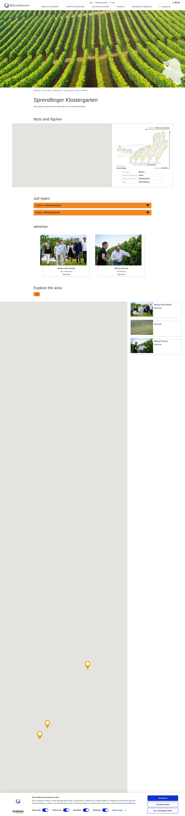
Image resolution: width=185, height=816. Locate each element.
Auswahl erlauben (163, 804)
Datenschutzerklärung (126, 803)
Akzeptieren (162, 798)
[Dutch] (179, 2)
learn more (65, 256)
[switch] (66, 810)
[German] (176, 2)
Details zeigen (117, 810)
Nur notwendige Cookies (163, 811)
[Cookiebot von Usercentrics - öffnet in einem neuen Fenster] (18, 811)
